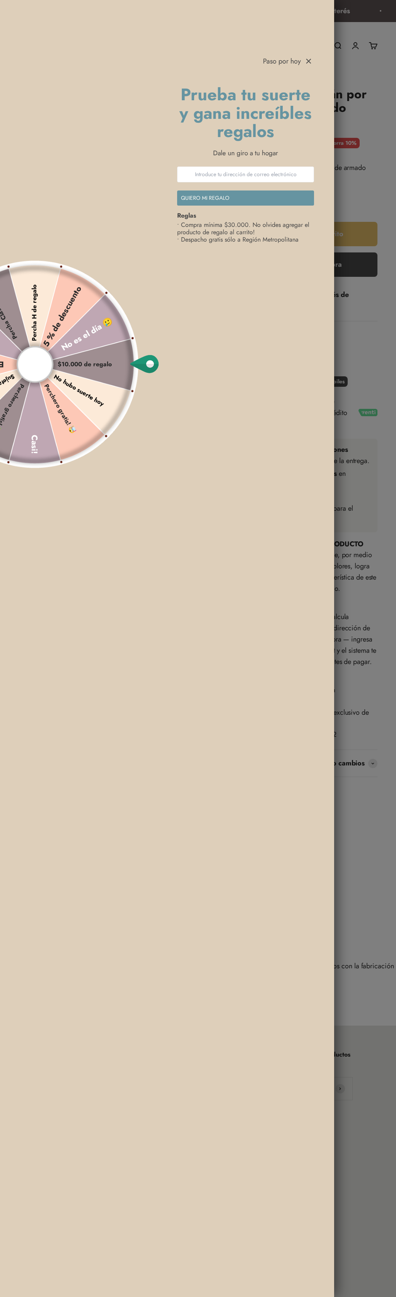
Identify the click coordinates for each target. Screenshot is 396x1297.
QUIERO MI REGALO (205, 198)
